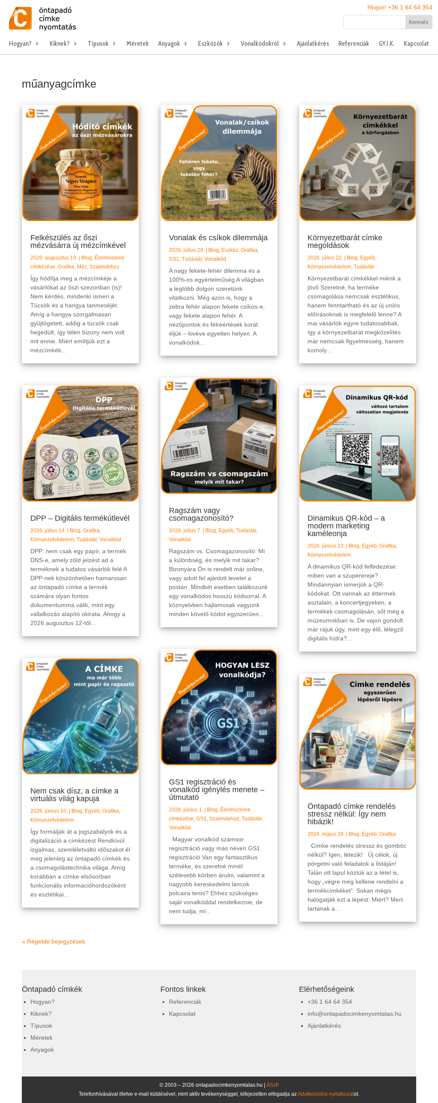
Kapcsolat (416, 44)
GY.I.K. (386, 44)
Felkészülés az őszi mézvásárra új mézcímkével (78, 241)
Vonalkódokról (260, 44)
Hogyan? (20, 44)
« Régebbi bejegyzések (53, 941)
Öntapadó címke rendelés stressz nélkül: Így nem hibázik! (352, 814)
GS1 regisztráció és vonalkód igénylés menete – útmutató (216, 790)
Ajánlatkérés (313, 44)
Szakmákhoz (104, 267)
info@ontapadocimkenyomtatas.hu (355, 1013)
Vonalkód (110, 540)
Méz (82, 267)
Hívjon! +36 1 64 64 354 (399, 7)
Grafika (66, 267)
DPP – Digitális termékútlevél (80, 518)
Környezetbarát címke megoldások (345, 241)
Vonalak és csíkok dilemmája (218, 237)
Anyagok (169, 44)
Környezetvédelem (52, 540)
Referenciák (353, 44)
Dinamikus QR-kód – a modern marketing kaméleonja (346, 526)
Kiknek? (60, 44)
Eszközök (210, 44)
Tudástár (87, 540)
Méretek (138, 44)
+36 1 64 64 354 (330, 1001)
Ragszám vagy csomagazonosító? (201, 514)
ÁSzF (272, 1085)
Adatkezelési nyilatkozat (326, 1094)
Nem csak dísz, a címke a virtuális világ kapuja (74, 795)
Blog (86, 258)
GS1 (174, 259)
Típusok (98, 44)
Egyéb (92, 811)
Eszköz (230, 250)
